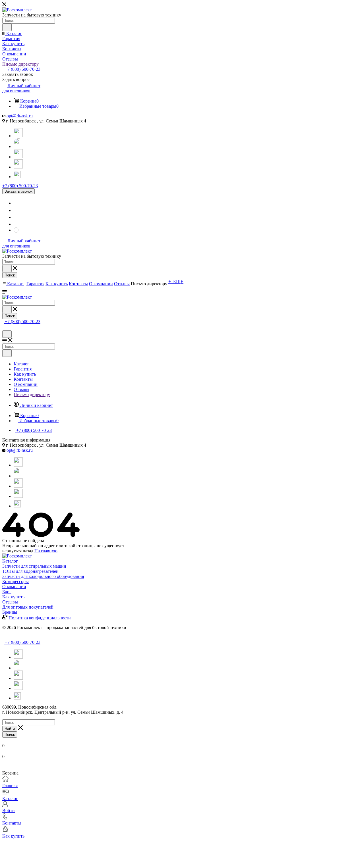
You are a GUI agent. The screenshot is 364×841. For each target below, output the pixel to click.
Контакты (11, 823)
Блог (6, 591)
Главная (10, 785)
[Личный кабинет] (4, 327)
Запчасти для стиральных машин (34, 566)
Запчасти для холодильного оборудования (43, 576)
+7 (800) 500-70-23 (22, 69)
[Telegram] (18, 135)
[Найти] (7, 27)
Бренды (9, 612)
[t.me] (18, 174)
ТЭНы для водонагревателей (30, 571)
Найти (10, 728)
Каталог (10, 561)
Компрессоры (15, 581)
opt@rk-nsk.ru (20, 115)
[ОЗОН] (18, 156)
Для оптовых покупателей (27, 607)
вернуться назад (17, 550)
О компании (14, 586)
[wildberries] (18, 167)
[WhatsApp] (18, 146)
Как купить (13, 596)
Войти (8, 810)
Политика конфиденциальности (40, 617)
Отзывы (10, 601)
